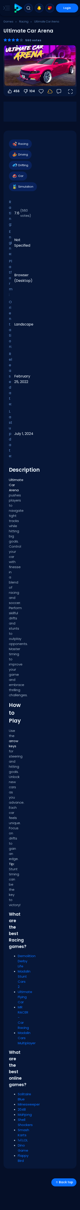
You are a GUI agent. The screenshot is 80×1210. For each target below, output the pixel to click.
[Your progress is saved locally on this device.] (50, 91)
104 (32, 91)
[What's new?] (39, 8)
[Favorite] (49, 8)
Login (67, 8)
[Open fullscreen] (70, 91)
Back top (66, 1182)
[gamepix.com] (18, 8)
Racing (23, 21)
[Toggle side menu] (5, 8)
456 (16, 91)
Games (8, 21)
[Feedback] (59, 91)
